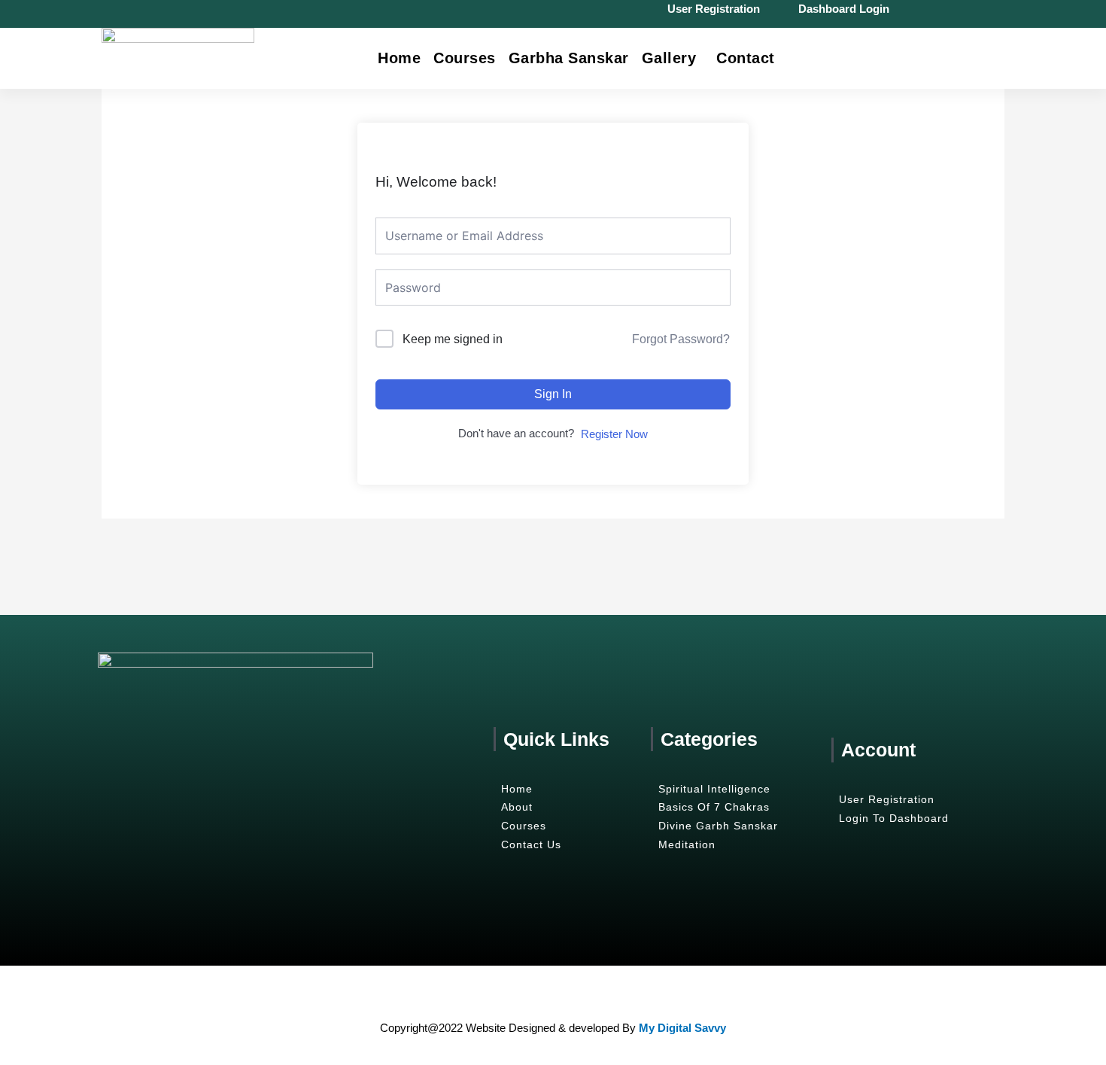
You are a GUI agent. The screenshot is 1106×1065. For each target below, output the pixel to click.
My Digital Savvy (682, 1027)
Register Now (614, 434)
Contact (745, 58)
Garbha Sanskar (569, 58)
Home (399, 58)
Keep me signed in (453, 339)
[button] (673, 58)
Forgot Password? (681, 339)
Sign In (553, 394)
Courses (464, 58)
